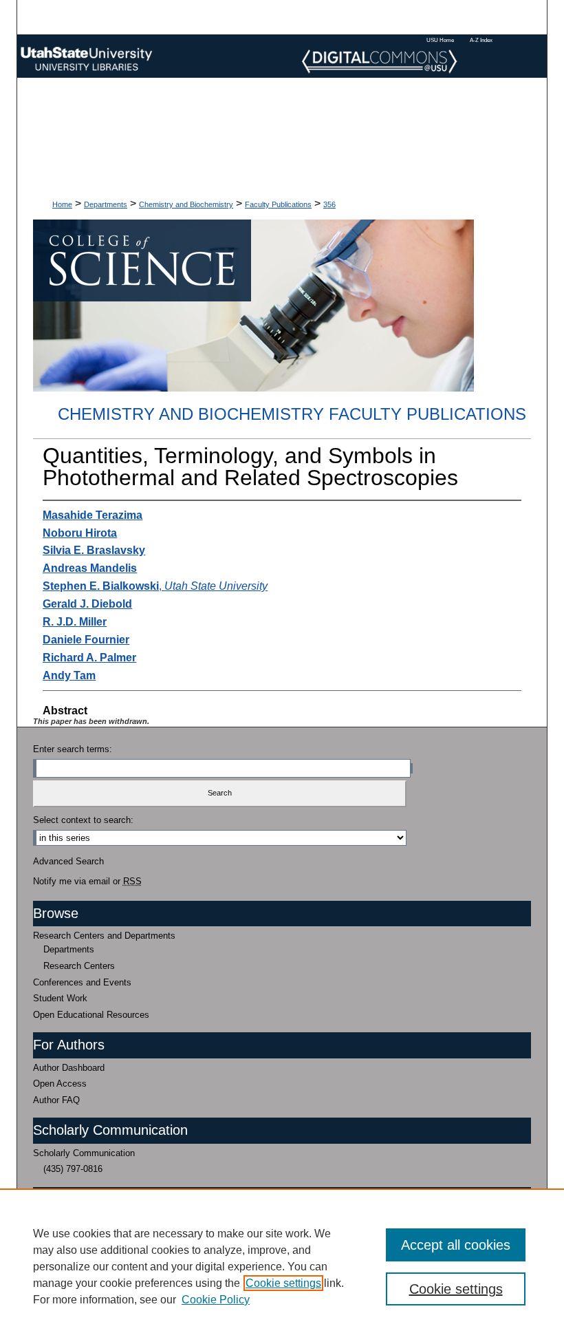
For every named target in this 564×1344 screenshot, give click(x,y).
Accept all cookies (455, 1244)
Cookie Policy (216, 1299)
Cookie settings (283, 1283)
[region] (282, 1266)
